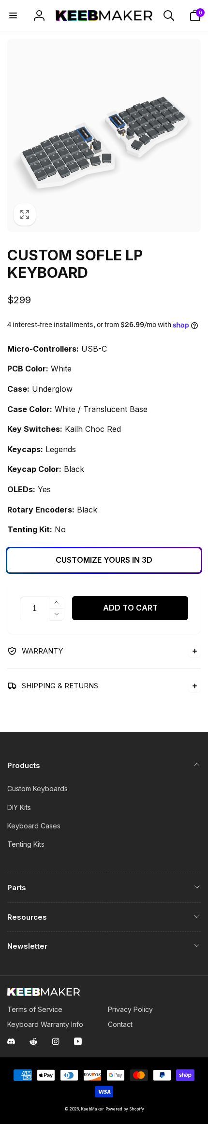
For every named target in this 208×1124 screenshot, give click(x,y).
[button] (13, 15)
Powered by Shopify (124, 1109)
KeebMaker (92, 1109)
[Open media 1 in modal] (104, 135)
